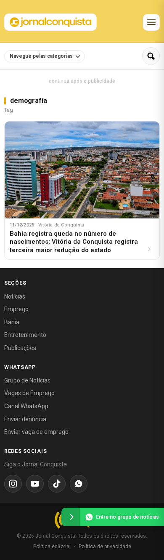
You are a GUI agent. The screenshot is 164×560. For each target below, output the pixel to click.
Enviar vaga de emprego (36, 431)
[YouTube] (35, 484)
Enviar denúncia (25, 419)
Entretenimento (25, 334)
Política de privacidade (105, 546)
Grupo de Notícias (27, 380)
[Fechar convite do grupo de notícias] (70, 517)
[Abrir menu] (151, 22)
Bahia (11, 322)
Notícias (14, 296)
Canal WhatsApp (26, 406)
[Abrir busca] (151, 56)
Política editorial (52, 546)
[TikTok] (57, 484)
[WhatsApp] (78, 484)
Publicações (20, 348)
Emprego (16, 309)
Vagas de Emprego (29, 393)
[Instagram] (13, 484)
